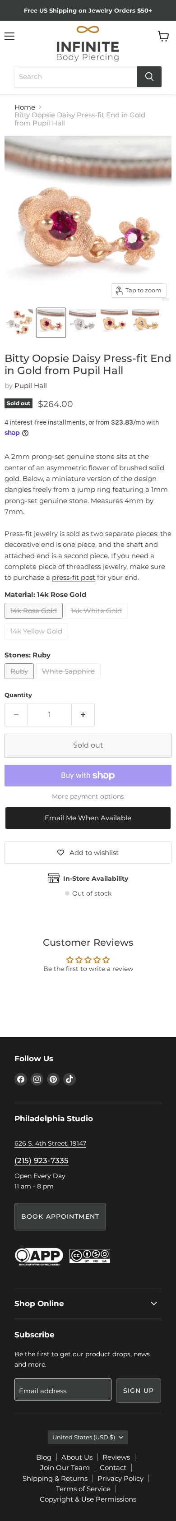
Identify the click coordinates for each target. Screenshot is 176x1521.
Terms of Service (83, 1488)
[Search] (149, 76)
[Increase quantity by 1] (83, 714)
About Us (77, 1457)
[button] (88, 818)
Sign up (138, 1391)
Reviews (116, 1457)
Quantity (18, 695)
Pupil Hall (30, 385)
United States (83, 1437)
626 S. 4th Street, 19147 (50, 1143)
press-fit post (73, 577)
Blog (43, 1457)
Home (24, 107)
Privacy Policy (120, 1478)
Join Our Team (65, 1467)
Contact (113, 1467)
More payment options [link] (88, 796)
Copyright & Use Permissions (88, 1499)
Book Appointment (60, 1216)
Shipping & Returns (55, 1478)
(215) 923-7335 (41, 1160)
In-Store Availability (95, 878)
